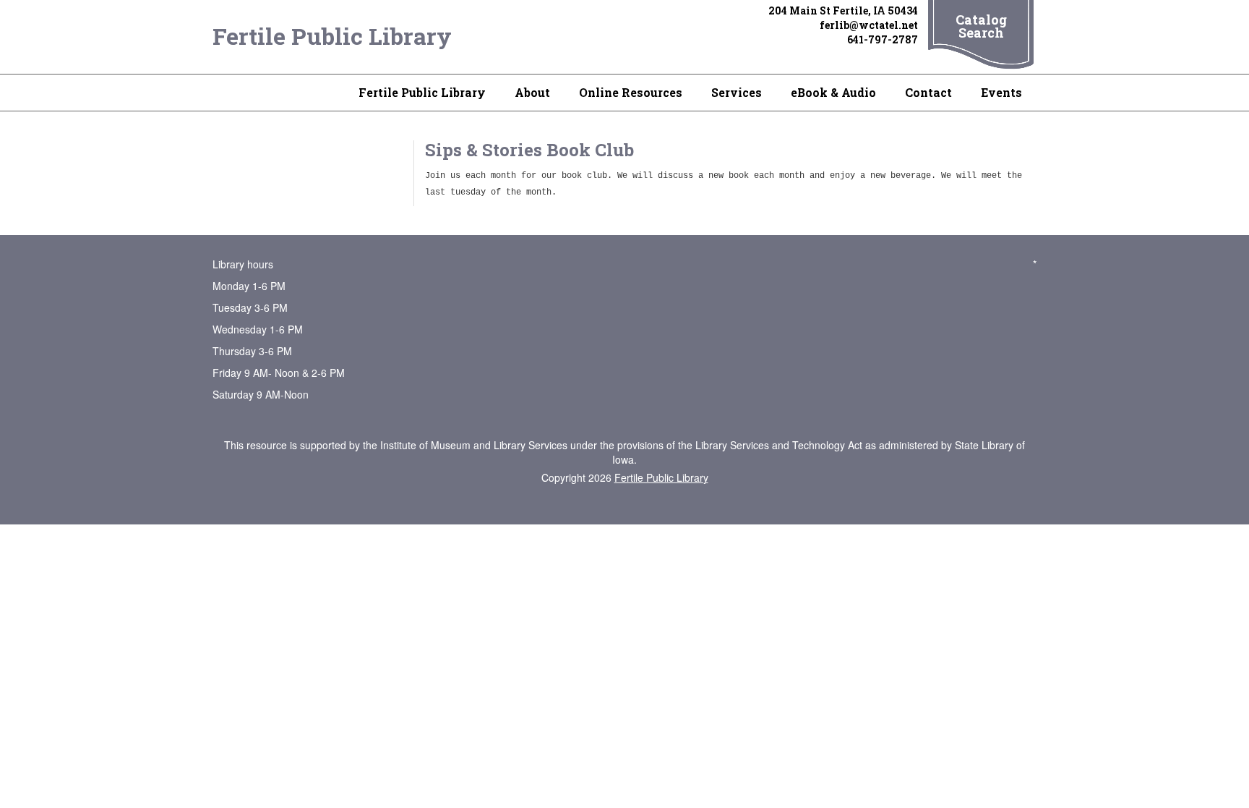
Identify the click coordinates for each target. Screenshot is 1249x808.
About (532, 92)
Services (736, 92)
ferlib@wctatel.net (869, 25)
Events (1001, 92)
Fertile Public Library (332, 35)
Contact (928, 92)
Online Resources (630, 92)
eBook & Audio (833, 92)
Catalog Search (981, 26)
